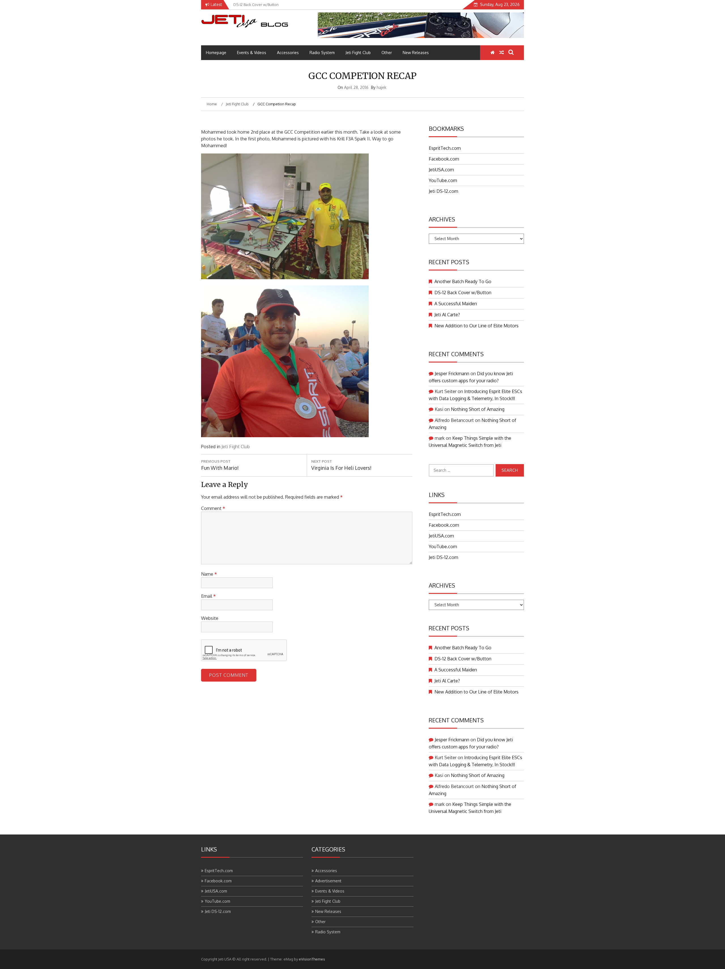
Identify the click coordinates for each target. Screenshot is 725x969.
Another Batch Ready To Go (462, 281)
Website (209, 618)
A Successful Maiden (455, 303)
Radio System (322, 52)
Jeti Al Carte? (447, 314)
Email (208, 596)
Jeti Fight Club (358, 52)
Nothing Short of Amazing (477, 409)
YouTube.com (443, 180)
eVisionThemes (312, 959)
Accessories (288, 52)
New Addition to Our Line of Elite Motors (476, 325)
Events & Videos (251, 52)
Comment (213, 508)
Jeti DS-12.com (443, 191)
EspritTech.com (445, 148)
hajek (381, 87)
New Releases (416, 52)
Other (386, 52)
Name (209, 574)
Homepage (216, 52)
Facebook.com (444, 159)
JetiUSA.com (441, 169)
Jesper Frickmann (452, 373)
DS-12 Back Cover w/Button (462, 292)
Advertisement (328, 880)
